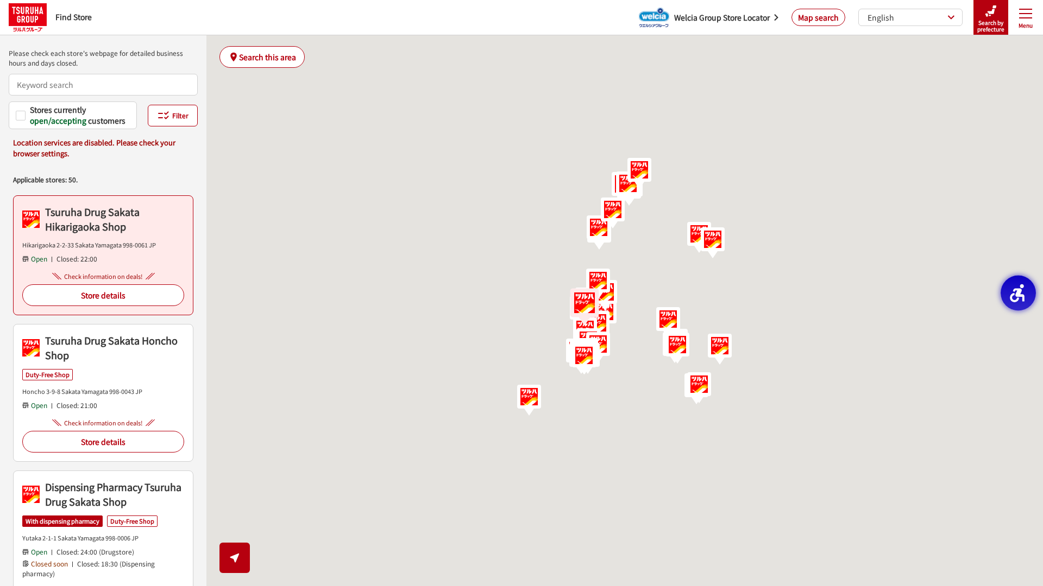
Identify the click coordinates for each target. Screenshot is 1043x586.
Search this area (267, 57)
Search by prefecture (990, 25)
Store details (103, 295)
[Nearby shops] (234, 558)
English (881, 17)
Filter (180, 115)
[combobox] (103, 84)
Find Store (73, 16)
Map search (818, 17)
